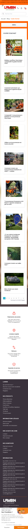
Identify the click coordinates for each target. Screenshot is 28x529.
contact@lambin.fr (7, 493)
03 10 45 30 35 (11, 490)
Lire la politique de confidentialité (8, 522)
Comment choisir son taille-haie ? (12, 264)
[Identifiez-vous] (21, 8)
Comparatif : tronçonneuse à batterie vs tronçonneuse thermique (13, 116)
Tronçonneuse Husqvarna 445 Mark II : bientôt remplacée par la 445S (13, 203)
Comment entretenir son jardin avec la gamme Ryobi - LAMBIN (13, 89)
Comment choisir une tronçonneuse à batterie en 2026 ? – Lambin (13, 170)
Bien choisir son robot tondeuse (11, 289)
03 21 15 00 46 (11, 472)
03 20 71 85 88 (11, 486)
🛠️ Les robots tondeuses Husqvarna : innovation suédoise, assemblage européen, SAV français (12, 237)
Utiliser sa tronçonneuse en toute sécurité (12, 143)
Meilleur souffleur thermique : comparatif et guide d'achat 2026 (13, 62)
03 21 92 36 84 (12, 483)
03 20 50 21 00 (12, 461)
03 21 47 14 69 (11, 475)
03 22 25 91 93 (11, 464)
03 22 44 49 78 (11, 468)
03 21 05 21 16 (13, 479)
